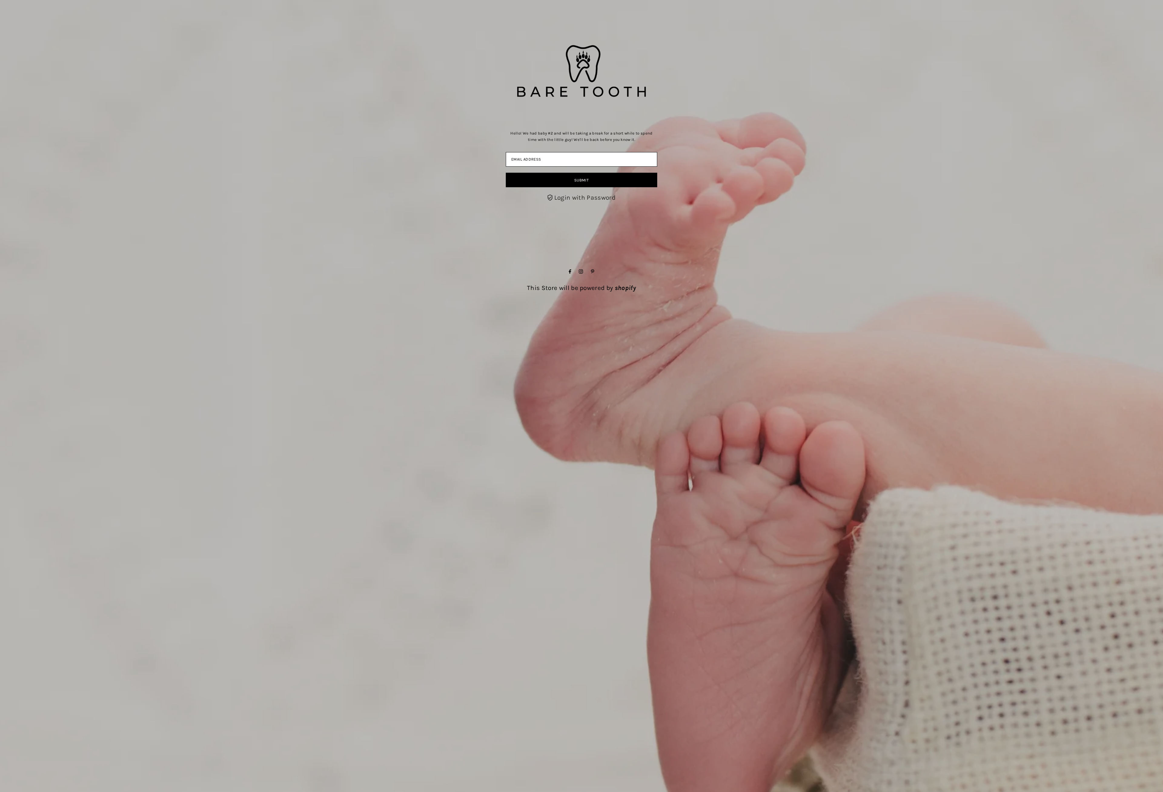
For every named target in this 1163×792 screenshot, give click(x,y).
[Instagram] (581, 271)
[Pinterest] (592, 271)
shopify (625, 287)
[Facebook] (570, 271)
